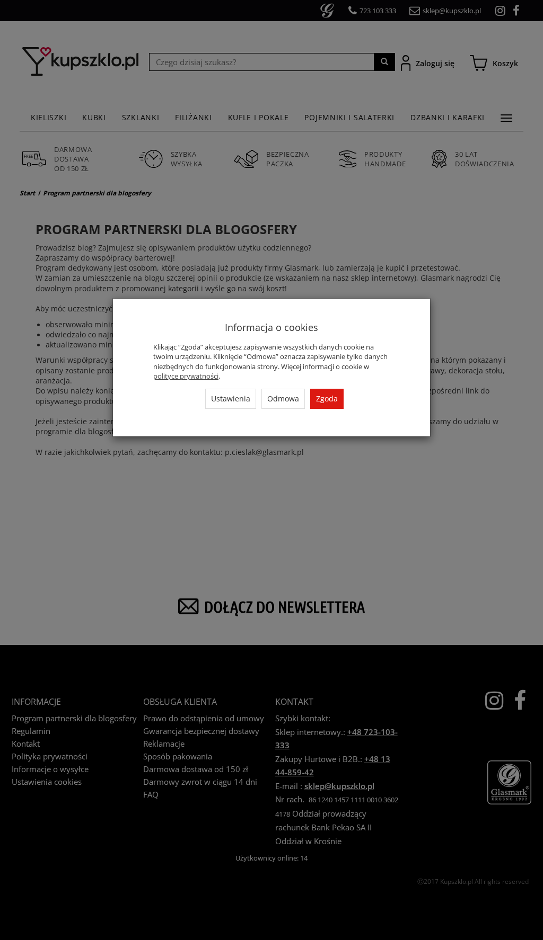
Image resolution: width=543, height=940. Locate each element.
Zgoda (327, 398)
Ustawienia (230, 398)
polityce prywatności (185, 376)
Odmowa (283, 398)
